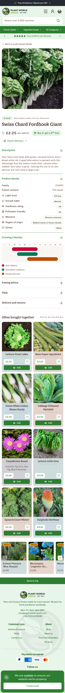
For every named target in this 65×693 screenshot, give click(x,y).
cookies (28, 675)
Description (8, 150)
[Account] (53, 11)
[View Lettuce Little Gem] (48, 457)
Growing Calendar (12, 237)
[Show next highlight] (60, 36)
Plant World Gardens (48, 638)
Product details (10, 178)
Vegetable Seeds (31, 30)
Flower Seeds (10, 30)
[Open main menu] (46, 11)
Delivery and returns (13, 302)
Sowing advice (10, 282)
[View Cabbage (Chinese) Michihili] (48, 400)
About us (48, 633)
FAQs (5, 292)
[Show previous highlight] (4, 36)
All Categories (52, 30)
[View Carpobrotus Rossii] (17, 457)
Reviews (48, 642)
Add (19, 367)
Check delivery (15, 140)
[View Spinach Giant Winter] (17, 512)
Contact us (16, 638)
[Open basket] (60, 11)
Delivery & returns (16, 629)
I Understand (32, 686)
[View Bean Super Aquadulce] (48, 347)
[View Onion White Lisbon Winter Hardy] (17, 400)
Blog (48, 629)
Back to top (32, 581)
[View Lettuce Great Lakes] (17, 347)
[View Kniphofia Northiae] (48, 512)
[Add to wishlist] (27, 361)
